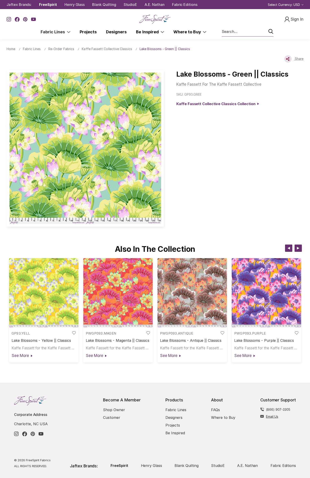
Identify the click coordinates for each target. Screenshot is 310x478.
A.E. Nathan (154, 4)
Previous (288, 248)
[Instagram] (9, 19)
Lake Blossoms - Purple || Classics (264, 340)
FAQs (215, 410)
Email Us (272, 416)
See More (20, 355)
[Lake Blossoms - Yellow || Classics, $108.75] (44, 293)
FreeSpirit (48, 4)
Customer (111, 417)
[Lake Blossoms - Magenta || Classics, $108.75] (118, 293)
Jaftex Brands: (19, 4)
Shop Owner (114, 410)
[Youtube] (33, 19)
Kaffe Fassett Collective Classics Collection (216, 104)
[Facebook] (17, 19)
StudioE (130, 4)
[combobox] (247, 31)
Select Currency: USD (284, 5)
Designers (116, 31)
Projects (88, 31)
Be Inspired (148, 31)
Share (298, 59)
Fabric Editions (184, 4)
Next (298, 248)
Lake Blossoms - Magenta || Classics (118, 340)
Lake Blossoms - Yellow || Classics (41, 340)
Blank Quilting (104, 4)
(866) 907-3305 (278, 409)
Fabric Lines (54, 31)
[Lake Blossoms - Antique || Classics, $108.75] (192, 293)
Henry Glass (74, 4)
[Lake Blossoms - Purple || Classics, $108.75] (266, 293)
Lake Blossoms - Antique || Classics (191, 340)
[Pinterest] (25, 19)
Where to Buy (188, 31)
